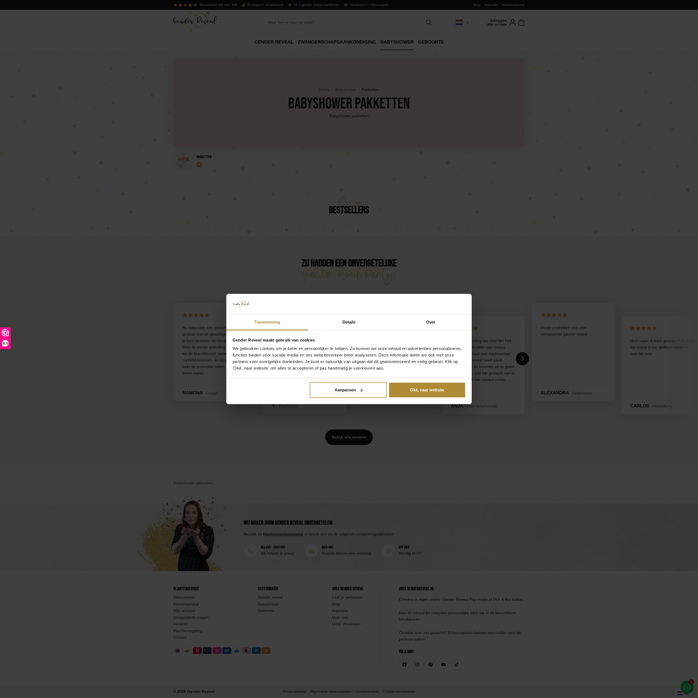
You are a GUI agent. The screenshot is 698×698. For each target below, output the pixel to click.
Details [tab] (349, 322)
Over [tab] (430, 322)
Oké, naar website (427, 390)
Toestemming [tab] (267, 322)
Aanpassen (345, 390)
